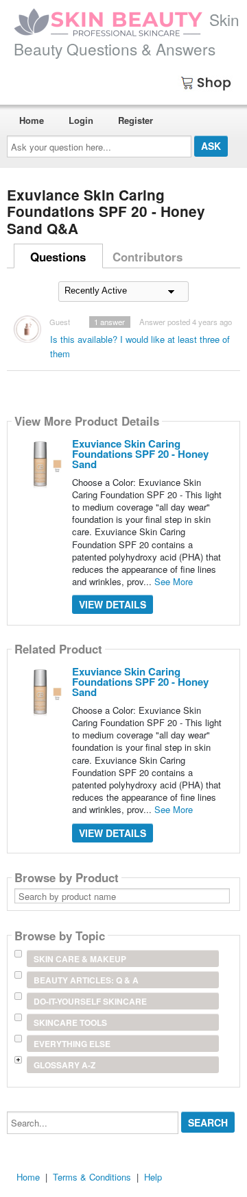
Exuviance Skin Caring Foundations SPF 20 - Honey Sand (140, 454)
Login (81, 120)
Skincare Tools (70, 1022)
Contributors (148, 256)
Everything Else (72, 1044)
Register (135, 120)
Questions (58, 256)
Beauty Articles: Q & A (86, 980)
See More (173, 581)
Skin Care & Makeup (80, 959)
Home (31, 120)
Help (153, 1176)
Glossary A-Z (64, 1065)
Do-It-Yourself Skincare (90, 1001)
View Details (112, 604)
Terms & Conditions (92, 1176)
